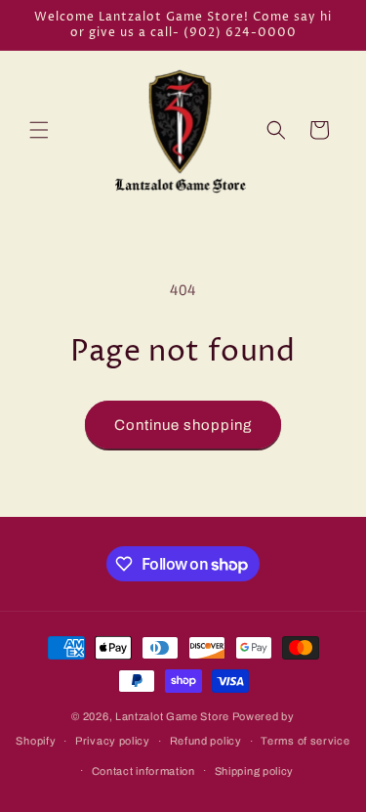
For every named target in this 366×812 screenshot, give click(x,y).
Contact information (143, 771)
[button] (39, 129)
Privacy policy (112, 741)
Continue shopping (183, 425)
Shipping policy (255, 771)
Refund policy (206, 741)
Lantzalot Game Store (172, 716)
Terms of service (305, 741)
